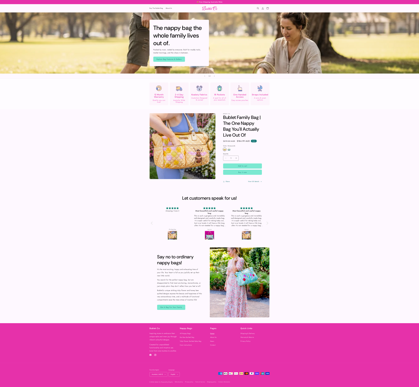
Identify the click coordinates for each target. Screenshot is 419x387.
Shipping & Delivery (247, 333)
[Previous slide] (204, 76)
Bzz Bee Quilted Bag (187, 337)
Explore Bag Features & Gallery (169, 59)
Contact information (224, 382)
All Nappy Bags (185, 333)
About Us (213, 337)
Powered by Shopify (167, 382)
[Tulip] (229, 149)
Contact (213, 345)
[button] (258, 8)
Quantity (225, 154)
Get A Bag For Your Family (171, 307)
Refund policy (179, 382)
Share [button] (228, 181)
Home (212, 333)
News (212, 341)
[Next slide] (214, 76)
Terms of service (200, 382)
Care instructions (186, 345)
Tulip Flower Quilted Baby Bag (190, 341)
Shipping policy (211, 382)
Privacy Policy (245, 341)
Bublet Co (158, 382)
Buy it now (242, 172)
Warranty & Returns (247, 337)
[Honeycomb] (224, 149)
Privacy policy (189, 382)
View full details (253, 181)
